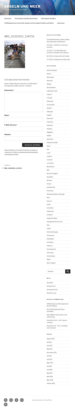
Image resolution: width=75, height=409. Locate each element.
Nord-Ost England (52, 173)
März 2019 (50, 363)
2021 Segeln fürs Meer (48, 18)
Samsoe (49, 201)
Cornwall (49, 98)
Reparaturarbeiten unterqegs (56, 194)
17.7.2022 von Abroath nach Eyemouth (58, 59)
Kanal (48, 146)
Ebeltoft (49, 108)
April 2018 (50, 376)
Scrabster (50, 214)
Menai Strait (50, 166)
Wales (49, 259)
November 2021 (52, 352)
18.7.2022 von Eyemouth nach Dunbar (58, 56)
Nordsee (49, 180)
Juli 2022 (49, 342)
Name (7, 115)
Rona (48, 197)
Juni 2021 (49, 359)
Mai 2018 (49, 373)
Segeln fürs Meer (52, 218)
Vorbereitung (51, 256)
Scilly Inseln (50, 211)
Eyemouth (50, 118)
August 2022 (51, 338)
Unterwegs (50, 252)
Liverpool (49, 159)
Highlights (50, 132)
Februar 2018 (51, 383)
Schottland (50, 208)
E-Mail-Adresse (10, 125)
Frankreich (50, 122)
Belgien (49, 84)
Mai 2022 (49, 349)
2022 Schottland (52, 70)
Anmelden (50, 282)
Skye (48, 225)
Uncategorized (51, 249)
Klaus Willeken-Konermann (55, 315)
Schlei (48, 204)
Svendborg (50, 242)
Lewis (48, 153)
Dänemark (50, 101)
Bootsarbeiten (51, 87)
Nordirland (50, 177)
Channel (49, 94)
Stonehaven (50, 235)
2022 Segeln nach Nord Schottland (26, 18)
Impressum (61, 23)
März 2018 (50, 380)
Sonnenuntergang (52, 232)
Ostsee (49, 184)
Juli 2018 (49, 366)
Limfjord (49, 156)
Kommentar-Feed (52, 289)
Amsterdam (50, 77)
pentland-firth (51, 187)
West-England (51, 263)
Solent (49, 228)
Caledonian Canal (52, 91)
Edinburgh (50, 111)
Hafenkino (50, 125)
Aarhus (49, 73)
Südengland (50, 239)
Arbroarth (50, 80)
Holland (49, 135)
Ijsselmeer (50, 139)
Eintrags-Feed (51, 286)
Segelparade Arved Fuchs (54, 221)
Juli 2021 (49, 356)
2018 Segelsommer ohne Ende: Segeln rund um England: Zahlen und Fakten (29, 23)
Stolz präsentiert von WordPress (42, 400)
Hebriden (49, 129)
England (49, 115)
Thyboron (49, 245)
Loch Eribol (50, 163)
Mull (48, 170)
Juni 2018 (49, 369)
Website (7, 134)
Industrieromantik (52, 142)
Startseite (7, 18)
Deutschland (51, 104)
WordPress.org (51, 293)
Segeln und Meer (22, 6)
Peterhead (50, 190)
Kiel (48, 149)
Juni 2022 (49, 345)
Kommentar (9, 90)
